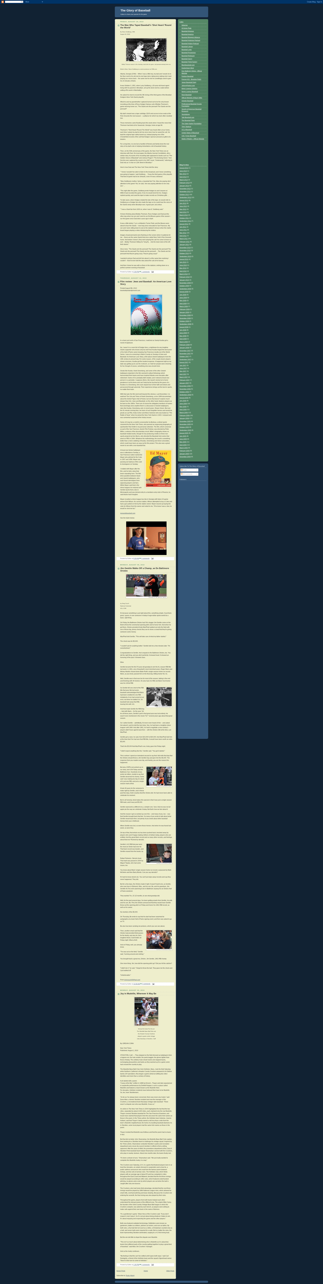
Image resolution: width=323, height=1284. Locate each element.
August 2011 (184, 224)
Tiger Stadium (186, 127)
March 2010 (184, 274)
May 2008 (183, 336)
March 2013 (184, 180)
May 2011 (183, 233)
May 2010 (183, 268)
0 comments (145, 558)
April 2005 (183, 445)
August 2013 (184, 168)
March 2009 (184, 306)
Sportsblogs (186, 114)
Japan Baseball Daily (189, 82)
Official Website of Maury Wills (192, 98)
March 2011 (184, 239)
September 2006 (185, 395)
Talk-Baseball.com (188, 117)
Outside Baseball (187, 101)
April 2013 (183, 177)
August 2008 (184, 327)
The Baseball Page (188, 120)
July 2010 (183, 262)
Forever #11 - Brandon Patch (191, 79)
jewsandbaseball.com (127, 513)
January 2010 (184, 280)
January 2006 (184, 418)
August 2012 (184, 200)
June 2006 (183, 404)
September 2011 (185, 221)
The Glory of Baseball (135, 10)
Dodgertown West (188, 68)
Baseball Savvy (187, 59)
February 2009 (185, 309)
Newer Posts (120, 1271)
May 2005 (183, 442)
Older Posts (170, 1271)
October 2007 (184, 356)
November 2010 (185, 250)
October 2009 (184, 286)
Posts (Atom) (130, 1275)
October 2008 (184, 321)
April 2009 (183, 303)
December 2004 (185, 457)
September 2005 (185, 430)
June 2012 (183, 206)
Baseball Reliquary (188, 56)
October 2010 (184, 253)
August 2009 (184, 292)
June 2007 (183, 368)
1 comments (145, 272)
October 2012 (184, 194)
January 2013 (184, 186)
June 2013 (183, 171)
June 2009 (183, 298)
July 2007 (183, 365)
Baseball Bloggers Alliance (191, 37)
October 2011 (184, 218)
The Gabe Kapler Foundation (191, 124)
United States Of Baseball (190, 133)
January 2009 (184, 312)
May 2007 (183, 371)
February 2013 (185, 183)
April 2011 (183, 236)
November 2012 (185, 191)
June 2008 (183, 333)
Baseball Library (187, 47)
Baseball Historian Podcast (191, 40)
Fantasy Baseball (187, 76)
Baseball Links (187, 50)
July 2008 (183, 330)
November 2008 (185, 318)
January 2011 (184, 244)
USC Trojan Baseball (189, 136)
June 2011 (183, 230)
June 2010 (183, 265)
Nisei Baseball (187, 95)
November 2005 (185, 424)
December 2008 (185, 315)
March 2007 (184, 377)
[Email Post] (152, 272)
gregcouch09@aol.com (132, 980)
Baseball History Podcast (190, 43)
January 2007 (184, 383)
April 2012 (183, 212)
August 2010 (184, 259)
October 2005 (184, 427)
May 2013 (183, 174)
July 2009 (183, 295)
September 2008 (185, 324)
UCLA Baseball (187, 130)
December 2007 (185, 351)
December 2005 (185, 421)
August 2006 (184, 398)
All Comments (187, 474)
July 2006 (183, 401)
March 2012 (184, 215)
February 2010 (185, 277)
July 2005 (183, 436)
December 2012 (185, 189)
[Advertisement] (191, 152)
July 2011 (183, 227)
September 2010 (185, 256)
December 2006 (185, 386)
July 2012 (183, 203)
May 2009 (183, 300)
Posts (184, 470)
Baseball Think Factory (189, 62)
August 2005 (184, 433)
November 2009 (185, 283)
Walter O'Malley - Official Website (193, 139)
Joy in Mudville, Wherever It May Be (138, 993)
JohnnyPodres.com (188, 85)
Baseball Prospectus (189, 53)
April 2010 (183, 271)
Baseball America (188, 34)
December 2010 (185, 248)
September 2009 (185, 289)
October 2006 (184, 392)
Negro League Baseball (190, 91)
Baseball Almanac (188, 31)
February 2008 (185, 345)
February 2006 (185, 415)
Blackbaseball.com (188, 65)
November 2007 (185, 353)
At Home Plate (186, 28)
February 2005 (185, 451)
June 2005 (183, 439)
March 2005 (184, 448)
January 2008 (184, 348)
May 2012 (183, 209)
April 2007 (183, 374)
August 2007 (184, 362)
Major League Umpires (189, 88)
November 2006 (185, 389)
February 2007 (185, 380)
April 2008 (183, 339)
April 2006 (183, 409)
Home (146, 1271)
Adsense (185, 25)
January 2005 (184, 454)
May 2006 (183, 407)
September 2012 (185, 197)
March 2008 (184, 342)
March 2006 (184, 412)
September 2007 (185, 359)
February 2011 (185, 242)
